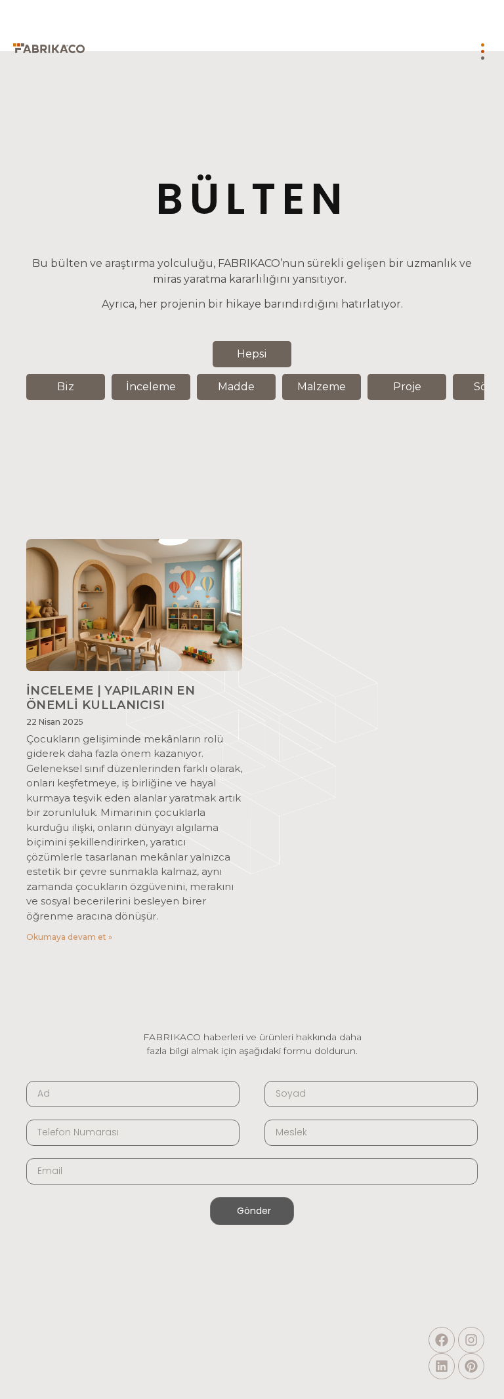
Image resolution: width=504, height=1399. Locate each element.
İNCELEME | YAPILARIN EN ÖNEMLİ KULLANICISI (110, 697)
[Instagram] (471, 1340)
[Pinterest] (471, 1366)
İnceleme (151, 386)
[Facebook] (442, 1340)
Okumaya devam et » (69, 937)
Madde (236, 386)
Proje (407, 386)
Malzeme (321, 386)
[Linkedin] (442, 1366)
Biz (65, 386)
